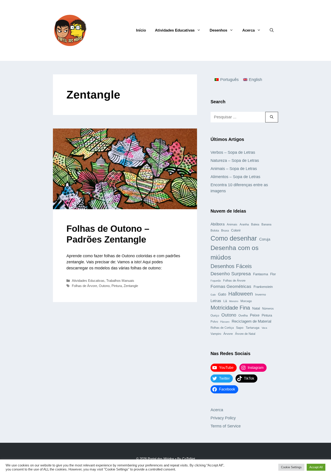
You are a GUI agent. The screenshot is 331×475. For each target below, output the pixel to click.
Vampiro (216, 333)
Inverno (260, 294)
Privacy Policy (223, 418)
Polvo (214, 321)
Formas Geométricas (231, 286)
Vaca (264, 327)
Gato (222, 294)
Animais (232, 224)
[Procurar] (271, 117)
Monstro (233, 301)
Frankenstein (263, 287)
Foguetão (216, 280)
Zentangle (131, 286)
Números (268, 308)
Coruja (264, 239)
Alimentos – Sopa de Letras (235, 176)
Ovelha (243, 315)
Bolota (215, 230)
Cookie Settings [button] (291, 467)
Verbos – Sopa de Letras (233, 152)
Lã (225, 301)
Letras (216, 301)
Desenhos (218, 30)
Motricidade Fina (230, 308)
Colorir (236, 230)
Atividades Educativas (175, 30)
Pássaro (224, 321)
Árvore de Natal (245, 333)
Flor (273, 274)
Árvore (228, 333)
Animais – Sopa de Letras (234, 168)
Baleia (255, 224)
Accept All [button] (316, 467)
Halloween (240, 294)
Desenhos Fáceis (231, 266)
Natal (256, 308)
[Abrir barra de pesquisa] (271, 30)
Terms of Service (226, 426)
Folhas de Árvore (84, 286)
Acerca (248, 30)
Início (141, 30)
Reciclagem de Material (251, 321)
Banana (266, 224)
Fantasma (260, 274)
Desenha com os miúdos (234, 252)
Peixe (254, 315)
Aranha (244, 224)
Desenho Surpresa (231, 273)
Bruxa (225, 230)
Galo (213, 294)
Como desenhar (234, 238)
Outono (104, 286)
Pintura (116, 286)
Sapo (239, 327)
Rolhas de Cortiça (222, 327)
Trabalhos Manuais (120, 280)
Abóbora (217, 224)
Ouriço (215, 315)
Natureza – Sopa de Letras (235, 160)
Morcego (246, 301)
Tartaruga (252, 327)
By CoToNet (186, 459)
